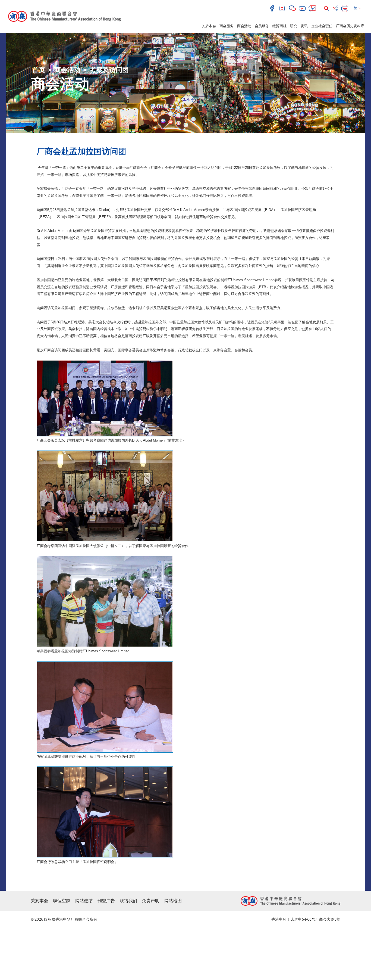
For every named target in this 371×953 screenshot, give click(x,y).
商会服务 (226, 26)
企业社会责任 (321, 26)
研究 (293, 26)
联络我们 (128, 900)
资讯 (304, 26)
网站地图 (173, 900)
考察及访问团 (109, 70)
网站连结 (84, 900)
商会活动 (244, 26)
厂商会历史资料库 (350, 26)
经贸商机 (279, 26)
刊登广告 (106, 900)
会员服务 (262, 26)
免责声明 (150, 900)
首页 (38, 70)
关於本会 (209, 26)
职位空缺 (61, 900)
